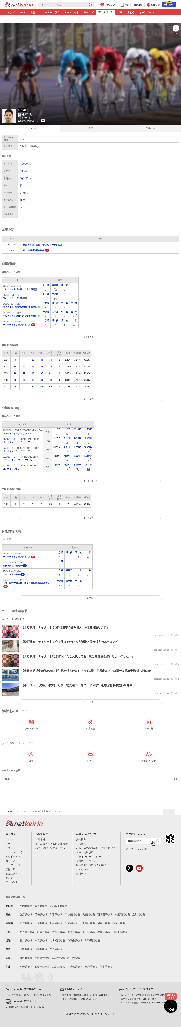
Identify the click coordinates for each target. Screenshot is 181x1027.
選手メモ (150, 128)
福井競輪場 (26, 940)
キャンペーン (146, 12)
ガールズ (89, 12)
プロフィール (30, 128)
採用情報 (81, 839)
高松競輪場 (26, 958)
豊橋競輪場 (73, 931)
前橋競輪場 (41, 914)
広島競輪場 (41, 949)
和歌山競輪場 (74, 940)
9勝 (22, 138)
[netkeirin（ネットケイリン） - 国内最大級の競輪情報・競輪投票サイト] (19, 5)
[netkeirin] (24, 825)
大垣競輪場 (58, 931)
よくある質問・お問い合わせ (51, 843)
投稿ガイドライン (86, 860)
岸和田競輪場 (92, 940)
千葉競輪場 (41, 923)
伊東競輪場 (103, 923)
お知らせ (40, 839)
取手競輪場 (56, 914)
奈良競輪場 (41, 940)
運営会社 (81, 873)
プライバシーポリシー (88, 856)
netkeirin (11, 811)
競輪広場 (11, 869)
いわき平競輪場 (58, 905)
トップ (10, 12)
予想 (32, 12)
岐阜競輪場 (43, 931)
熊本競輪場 (106, 966)
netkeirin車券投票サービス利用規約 (95, 848)
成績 (90, 128)
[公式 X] (129, 868)
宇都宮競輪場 (72, 914)
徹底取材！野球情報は (85, 995)
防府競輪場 (56, 949)
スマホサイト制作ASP (139, 999)
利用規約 (81, 843)
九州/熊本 (25, 163)
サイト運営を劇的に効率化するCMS (145, 1002)
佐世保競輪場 (74, 966)
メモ (120, 12)
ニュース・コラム (15, 852)
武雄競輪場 (58, 966)
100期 (23, 171)
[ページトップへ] (169, 812)
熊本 (22, 200)
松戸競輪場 (26, 923)
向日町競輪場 (57, 940)
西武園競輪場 (104, 914)
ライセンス (82, 869)
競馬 (170, 4)
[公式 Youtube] (139, 868)
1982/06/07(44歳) (27, 121)
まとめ (131, 12)
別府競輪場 (91, 966)
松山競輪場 (73, 958)
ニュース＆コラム (50, 12)
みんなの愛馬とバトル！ (29, 995)
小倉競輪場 (26, 966)
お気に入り (12, 873)
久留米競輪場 (42, 966)
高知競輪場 (58, 958)
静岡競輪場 (118, 923)
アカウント (12, 882)
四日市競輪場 (119, 931)
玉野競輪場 (26, 949)
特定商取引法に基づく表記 (91, 865)
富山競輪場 (88, 931)
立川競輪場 (138, 914)
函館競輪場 (26, 905)
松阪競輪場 (103, 931)
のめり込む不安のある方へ (50, 848)
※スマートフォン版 (136, 848)
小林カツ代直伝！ (79, 999)
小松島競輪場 (42, 958)
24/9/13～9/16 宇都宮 (26, 583)
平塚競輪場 (71, 923)
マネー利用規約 (85, 852)
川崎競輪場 (56, 923)
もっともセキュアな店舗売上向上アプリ (147, 995)
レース (22, 12)
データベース (105, 12)
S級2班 (24, 178)
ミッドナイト (71, 12)
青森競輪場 (41, 905)
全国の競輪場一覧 (15, 897)
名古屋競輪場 (27, 931)
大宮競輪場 (88, 914)
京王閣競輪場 (122, 914)
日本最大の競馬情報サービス (26, 1007)
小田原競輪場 (87, 923)
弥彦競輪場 (26, 914)
